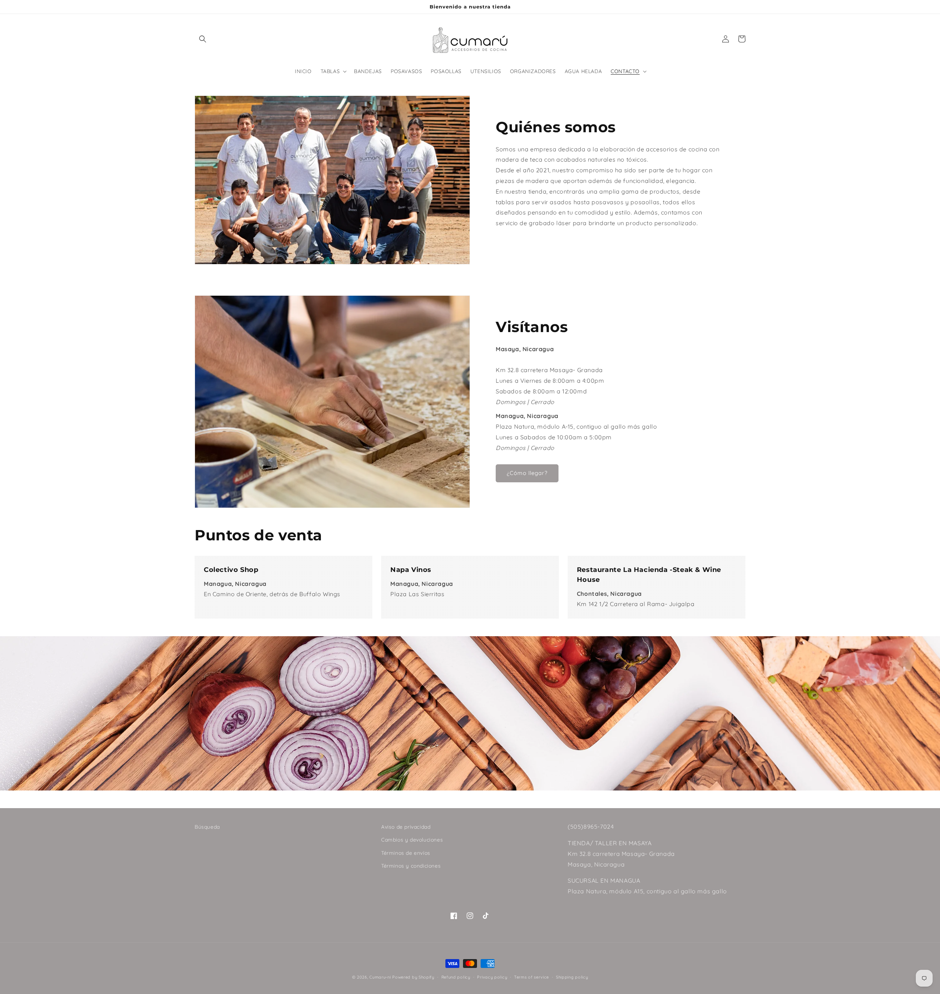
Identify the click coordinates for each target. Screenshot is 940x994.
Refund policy (455, 977)
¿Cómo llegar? (527, 472)
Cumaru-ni (380, 977)
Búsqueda (207, 827)
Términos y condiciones (411, 865)
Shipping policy (572, 977)
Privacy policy (492, 977)
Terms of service (531, 977)
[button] (203, 39)
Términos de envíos (405, 853)
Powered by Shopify (413, 977)
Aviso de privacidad (405, 827)
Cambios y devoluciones (412, 839)
